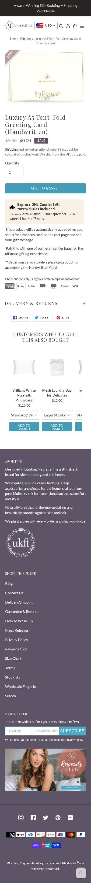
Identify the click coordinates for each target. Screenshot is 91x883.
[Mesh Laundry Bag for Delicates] (57, 367)
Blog (9, 583)
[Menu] (82, 26)
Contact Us (14, 592)
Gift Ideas (26, 39)
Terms (10, 667)
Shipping (11, 149)
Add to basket (24, 427)
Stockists (12, 677)
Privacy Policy (16, 639)
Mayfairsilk (27, 863)
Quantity (12, 163)
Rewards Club (16, 649)
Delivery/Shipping (19, 602)
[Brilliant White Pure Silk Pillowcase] (24, 367)
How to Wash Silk (19, 621)
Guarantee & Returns (21, 611)
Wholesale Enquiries (21, 686)
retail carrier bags (58, 248)
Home (14, 39)
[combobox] (46, 25)
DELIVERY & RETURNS (31, 303)
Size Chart (13, 658)
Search (10, 696)
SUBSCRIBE (72, 731)
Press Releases (17, 630)
